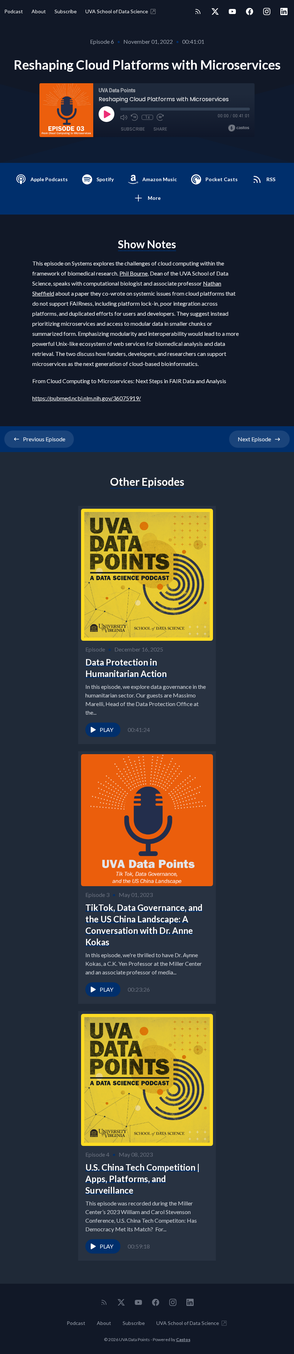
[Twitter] (215, 11)
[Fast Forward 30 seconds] (160, 117)
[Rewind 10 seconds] (134, 117)
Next (254, 439)
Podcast (13, 11)
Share (160, 129)
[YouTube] (232, 11)
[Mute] (123, 117)
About (39, 11)
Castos (183, 1339)
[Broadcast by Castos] (238, 128)
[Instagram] (267, 11)
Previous (44, 439)
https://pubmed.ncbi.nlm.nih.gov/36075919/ (86, 398)
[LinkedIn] (284, 11)
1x (147, 117)
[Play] (106, 114)
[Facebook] (249, 11)
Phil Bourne (133, 273)
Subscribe (65, 11)
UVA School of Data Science (116, 11)
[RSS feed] (198, 11)
